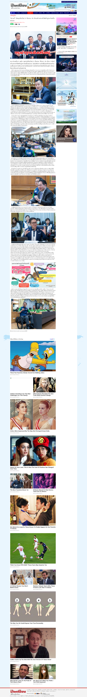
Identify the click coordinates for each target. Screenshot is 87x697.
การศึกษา (48, 12)
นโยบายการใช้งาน (36, 691)
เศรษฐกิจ (30, 12)
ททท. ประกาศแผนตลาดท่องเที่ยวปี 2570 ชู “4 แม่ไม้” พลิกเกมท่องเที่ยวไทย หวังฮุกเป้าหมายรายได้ (72, 41)
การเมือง (18, 12)
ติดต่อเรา (26, 1)
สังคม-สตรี (66, 12)
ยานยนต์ (36, 12)
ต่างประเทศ (72, 689)
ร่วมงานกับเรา (53, 691)
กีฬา (44, 12)
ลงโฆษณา (21, 1)
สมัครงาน (16, 1)
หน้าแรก (11, 1)
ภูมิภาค (61, 12)
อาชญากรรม (24, 12)
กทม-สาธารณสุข (55, 12)
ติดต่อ (47, 691)
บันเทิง (40, 12)
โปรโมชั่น (72, 12)
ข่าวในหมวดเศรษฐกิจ (63, 36)
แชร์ (14, 24)
